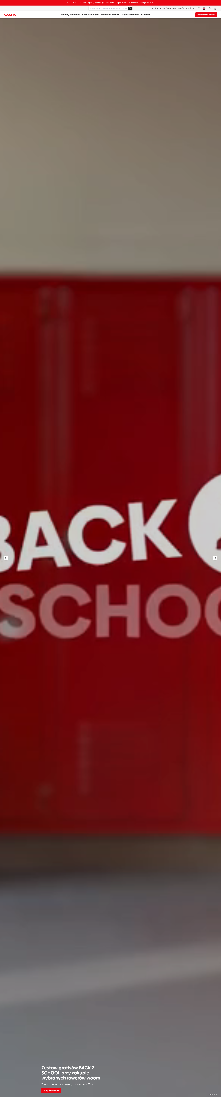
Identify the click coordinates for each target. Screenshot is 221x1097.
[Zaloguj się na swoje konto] (209, 8)
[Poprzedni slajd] (6, 558)
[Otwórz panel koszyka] (215, 8)
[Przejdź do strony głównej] (10, 15)
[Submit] (129, 8)
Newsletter (190, 8)
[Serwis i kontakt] (199, 8)
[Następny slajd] (215, 558)
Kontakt (155, 8)
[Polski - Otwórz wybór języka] (204, 8)
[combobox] (110, 8)
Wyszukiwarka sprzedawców (172, 8)
